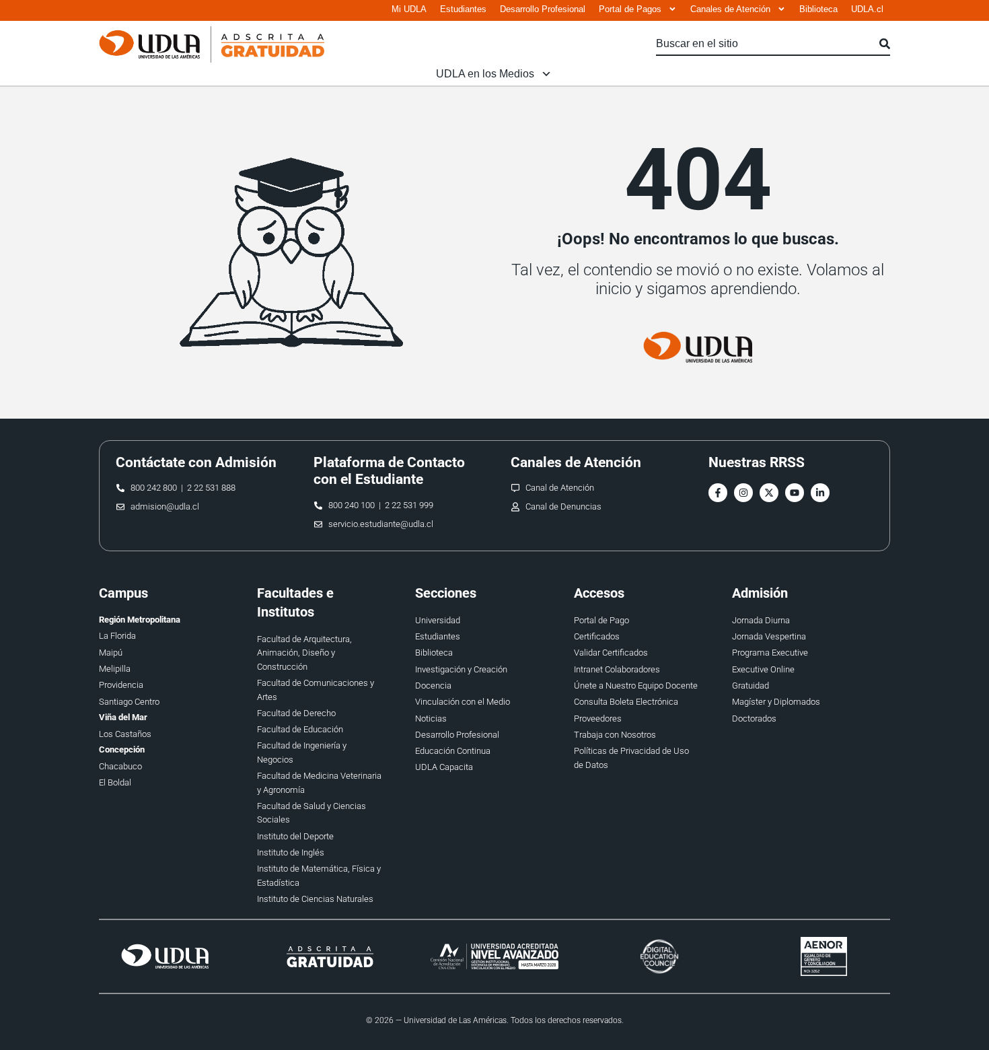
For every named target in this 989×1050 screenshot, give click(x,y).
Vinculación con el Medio (462, 702)
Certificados (597, 636)
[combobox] (767, 44)
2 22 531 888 (211, 488)
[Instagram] (743, 492)
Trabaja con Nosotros (615, 735)
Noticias (431, 718)
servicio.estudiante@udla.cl (380, 524)
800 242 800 (154, 488)
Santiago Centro (129, 702)
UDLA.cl (867, 9)
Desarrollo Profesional (542, 9)
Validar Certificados (611, 653)
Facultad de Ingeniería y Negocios (301, 752)
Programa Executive (770, 653)
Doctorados (754, 718)
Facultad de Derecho (296, 713)
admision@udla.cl (165, 506)
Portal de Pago (601, 620)
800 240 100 (351, 505)
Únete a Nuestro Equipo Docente (636, 685)
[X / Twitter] (769, 492)
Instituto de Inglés (290, 852)
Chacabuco (120, 766)
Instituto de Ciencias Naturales (315, 899)
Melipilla (115, 669)
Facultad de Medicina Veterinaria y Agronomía (319, 782)
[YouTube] (794, 492)
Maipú (110, 653)
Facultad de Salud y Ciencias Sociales (311, 813)
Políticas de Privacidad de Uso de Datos (631, 757)
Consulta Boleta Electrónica (626, 702)
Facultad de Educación (300, 729)
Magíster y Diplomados (776, 702)
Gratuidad (750, 685)
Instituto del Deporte (295, 836)
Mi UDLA (409, 9)
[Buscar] (884, 44)
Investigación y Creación (461, 669)
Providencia (121, 685)
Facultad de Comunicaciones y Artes (315, 689)
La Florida (117, 636)
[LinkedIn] (820, 492)
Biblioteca (818, 9)
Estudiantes (463, 9)
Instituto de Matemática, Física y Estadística (319, 875)
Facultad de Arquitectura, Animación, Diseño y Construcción (304, 653)
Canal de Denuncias (563, 506)
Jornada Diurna (761, 620)
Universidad (437, 620)
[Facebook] (717, 492)
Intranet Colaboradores (617, 669)
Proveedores (598, 718)
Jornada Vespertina (769, 636)
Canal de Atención (559, 488)
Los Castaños (125, 734)
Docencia (433, 685)
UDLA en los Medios (485, 73)
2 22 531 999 (409, 505)
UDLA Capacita (444, 767)
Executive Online (763, 669)
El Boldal (115, 782)
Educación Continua (452, 751)
